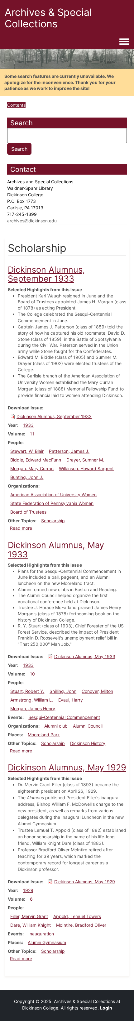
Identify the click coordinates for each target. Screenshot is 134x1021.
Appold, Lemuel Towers (77, 916)
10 (32, 673)
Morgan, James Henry (32, 708)
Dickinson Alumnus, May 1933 (84, 656)
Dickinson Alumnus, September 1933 (54, 416)
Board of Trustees (28, 512)
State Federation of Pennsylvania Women (51, 503)
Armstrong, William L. (31, 699)
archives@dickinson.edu (32, 220)
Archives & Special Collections (48, 18)
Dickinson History (87, 743)
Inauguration (41, 933)
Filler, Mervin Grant (29, 916)
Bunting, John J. (26, 477)
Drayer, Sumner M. (85, 459)
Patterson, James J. (69, 451)
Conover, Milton (97, 691)
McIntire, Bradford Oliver (81, 925)
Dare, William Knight (30, 925)
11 (32, 433)
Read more (21, 528)
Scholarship (53, 520)
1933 (28, 425)
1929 (28, 890)
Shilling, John (63, 691)
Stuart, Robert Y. (27, 691)
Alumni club (56, 726)
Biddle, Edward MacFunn (35, 459)
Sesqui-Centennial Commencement (64, 717)
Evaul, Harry (70, 699)
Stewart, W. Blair (27, 451)
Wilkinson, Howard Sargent (86, 468)
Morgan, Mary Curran (32, 468)
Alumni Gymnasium (47, 942)
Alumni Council (88, 726)
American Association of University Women (53, 494)
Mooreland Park (44, 734)
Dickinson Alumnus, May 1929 (84, 881)
